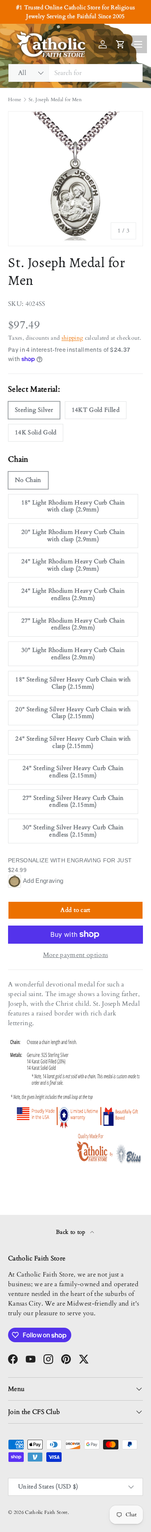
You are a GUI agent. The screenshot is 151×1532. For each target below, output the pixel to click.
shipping (72, 338)
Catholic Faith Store (46, 1512)
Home (14, 99)
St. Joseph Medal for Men (55, 99)
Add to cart (75, 910)
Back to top (71, 1232)
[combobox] (75, 73)
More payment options (75, 955)
